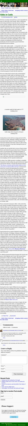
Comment (4, 355)
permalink (13, 315)
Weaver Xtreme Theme (12, 424)
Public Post (8, 8)
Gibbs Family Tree (9, 4)
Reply (4, 337)
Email (3, 368)
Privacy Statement (21, 424)
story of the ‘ (17, 248)
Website (3, 371)
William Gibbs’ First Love (11, 299)
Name (3, 366)
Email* (2, 396)
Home (2, 8)
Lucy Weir (5, 330)
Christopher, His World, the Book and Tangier (13, 388)
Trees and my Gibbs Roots (8, 386)
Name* (2, 393)
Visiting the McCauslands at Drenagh (11, 380)
